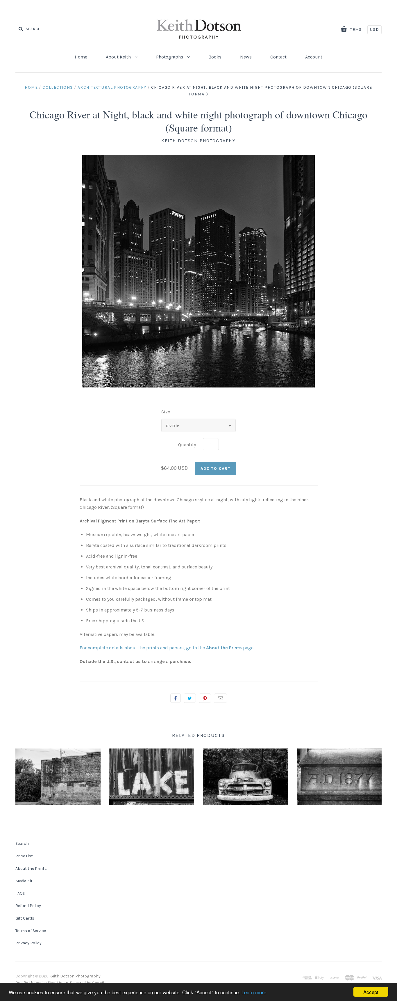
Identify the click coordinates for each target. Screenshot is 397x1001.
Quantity (187, 444)
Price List (24, 856)
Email (220, 698)
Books (214, 57)
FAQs (20, 893)
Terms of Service (30, 930)
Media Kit (24, 881)
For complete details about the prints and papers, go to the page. (167, 647)
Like (175, 698)
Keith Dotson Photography (198, 140)
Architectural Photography (112, 87)
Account (313, 57)
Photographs (170, 57)
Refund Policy (28, 905)
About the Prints (31, 868)
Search (22, 843)
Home (81, 57)
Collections (57, 87)
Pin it (205, 698)
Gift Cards (24, 918)
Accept (370, 991)
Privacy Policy (28, 942)
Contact (278, 57)
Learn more (254, 992)
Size (165, 412)
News (246, 57)
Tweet (190, 698)
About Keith (119, 57)
